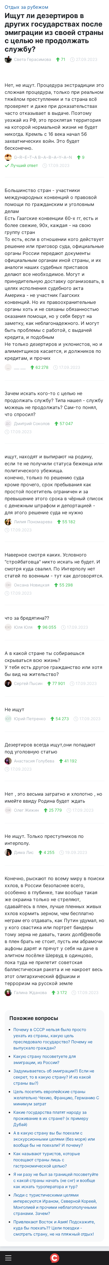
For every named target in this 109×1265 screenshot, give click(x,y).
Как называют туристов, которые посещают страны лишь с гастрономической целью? (46, 1159)
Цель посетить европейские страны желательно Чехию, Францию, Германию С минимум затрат (56, 1097)
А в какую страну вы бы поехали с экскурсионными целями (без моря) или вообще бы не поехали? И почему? (54, 1139)
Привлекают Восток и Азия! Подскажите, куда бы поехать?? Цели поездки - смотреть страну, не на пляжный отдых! (54, 1227)
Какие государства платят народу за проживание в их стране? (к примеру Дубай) (50, 1118)
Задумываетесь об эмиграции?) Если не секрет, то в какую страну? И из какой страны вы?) (53, 1077)
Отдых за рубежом (26, 7)
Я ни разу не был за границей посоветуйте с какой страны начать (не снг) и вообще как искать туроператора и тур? (55, 1180)
